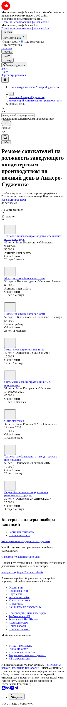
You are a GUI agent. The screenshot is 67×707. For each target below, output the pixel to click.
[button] (5, 68)
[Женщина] (10, 229)
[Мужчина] (10, 307)
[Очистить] (6, 123)
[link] (7, 60)
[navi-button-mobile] (5, 80)
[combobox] (17, 115)
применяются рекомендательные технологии (31, 666)
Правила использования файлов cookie (25, 28)
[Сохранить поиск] (5, 137)
